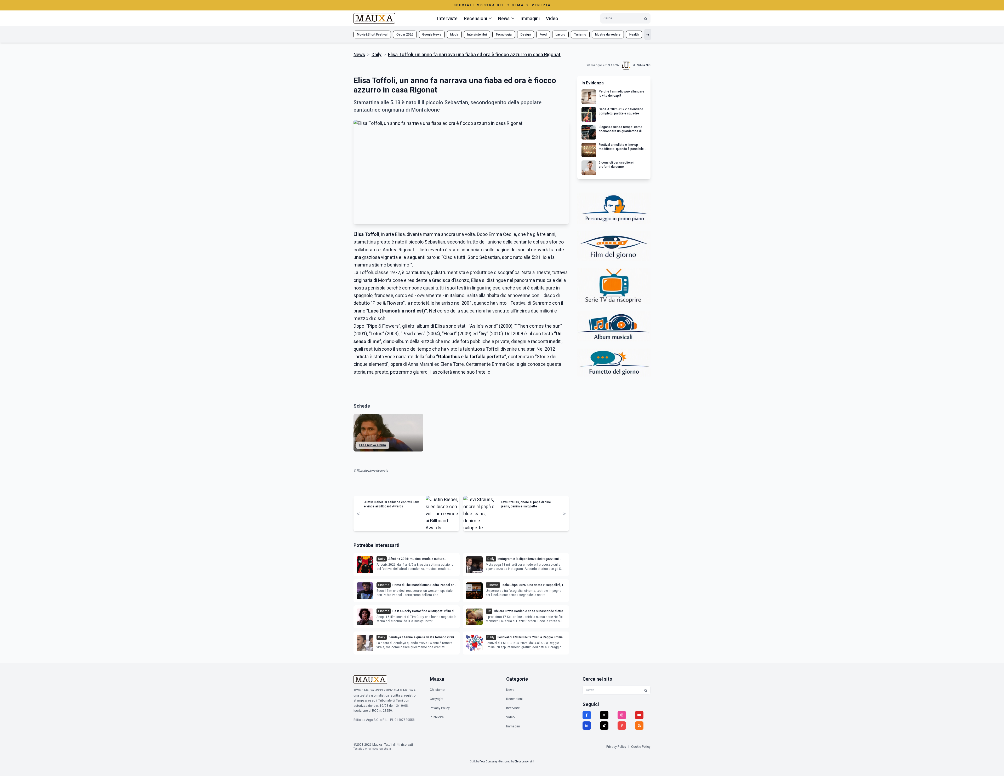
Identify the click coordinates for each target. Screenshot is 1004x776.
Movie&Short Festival (372, 34)
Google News (431, 34)
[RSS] (639, 725)
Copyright (436, 699)
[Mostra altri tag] (647, 34)
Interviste (447, 18)
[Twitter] (604, 715)
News (359, 54)
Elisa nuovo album (372, 445)
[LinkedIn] (587, 725)
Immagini (530, 18)
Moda (454, 34)
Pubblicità (437, 717)
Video (552, 18)
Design (526, 34)
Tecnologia (504, 34)
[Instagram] (622, 715)
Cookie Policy (641, 747)
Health (634, 34)
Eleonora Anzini (524, 761)
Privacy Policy (440, 708)
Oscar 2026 (404, 34)
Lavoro (560, 34)
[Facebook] (587, 715)
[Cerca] (645, 18)
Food (543, 34)
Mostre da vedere (607, 34)
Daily (376, 54)
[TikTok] (604, 725)
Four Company (488, 761)
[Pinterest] (622, 725)
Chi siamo (437, 690)
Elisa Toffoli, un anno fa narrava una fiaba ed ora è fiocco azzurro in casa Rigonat (474, 54)
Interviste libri (477, 34)
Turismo (580, 34)
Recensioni (514, 699)
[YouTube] (639, 715)
